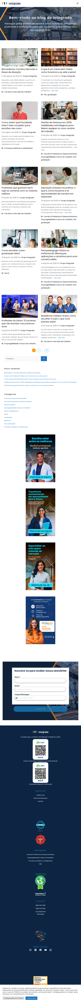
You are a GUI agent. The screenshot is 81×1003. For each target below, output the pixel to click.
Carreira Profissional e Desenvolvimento (60, 154)
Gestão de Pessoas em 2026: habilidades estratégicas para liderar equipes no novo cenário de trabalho (58, 127)
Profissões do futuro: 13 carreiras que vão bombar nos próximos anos (19, 323)
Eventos (40, 801)
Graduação (8, 417)
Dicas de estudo (9, 405)
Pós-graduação (50, 94)
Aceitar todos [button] (31, 998)
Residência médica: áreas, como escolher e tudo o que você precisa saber (58, 318)
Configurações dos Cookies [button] (13, 998)
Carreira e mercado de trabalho (17, 92)
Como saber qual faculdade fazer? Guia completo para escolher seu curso (17, 125)
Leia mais (54, 91)
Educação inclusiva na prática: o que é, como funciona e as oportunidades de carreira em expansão (58, 192)
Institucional (40, 795)
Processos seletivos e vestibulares (18, 148)
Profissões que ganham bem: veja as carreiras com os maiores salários (19, 190)
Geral (6, 273)
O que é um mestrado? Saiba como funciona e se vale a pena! (58, 71)
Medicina (7, 421)
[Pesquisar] (44, 358)
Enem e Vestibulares (11, 411)
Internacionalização (40, 798)
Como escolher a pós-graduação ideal (14, 252)
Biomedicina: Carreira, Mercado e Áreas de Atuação (19, 71)
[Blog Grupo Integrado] (11, 3)
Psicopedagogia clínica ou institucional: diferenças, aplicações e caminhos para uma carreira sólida (59, 255)
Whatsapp (40, 914)
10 (47, 350)
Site (40, 864)
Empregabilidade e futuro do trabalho (56, 157)
